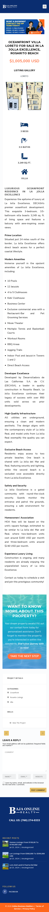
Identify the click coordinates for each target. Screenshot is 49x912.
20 (23, 113)
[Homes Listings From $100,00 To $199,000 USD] (5, 844)
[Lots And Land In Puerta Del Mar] (5, 866)
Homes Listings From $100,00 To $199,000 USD (24, 843)
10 (23, 110)
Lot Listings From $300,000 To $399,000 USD (27, 854)
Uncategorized (27, 847)
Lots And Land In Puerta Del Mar (23, 865)
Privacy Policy (29, 908)
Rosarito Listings (16, 697)
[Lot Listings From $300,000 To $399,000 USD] (5, 855)
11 (25, 110)
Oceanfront (14, 692)
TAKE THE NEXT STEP (24, 656)
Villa (11, 702)
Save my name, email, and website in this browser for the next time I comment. (23, 784)
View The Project (19, 723)
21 (25, 113)
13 (29, 110)
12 (27, 110)
